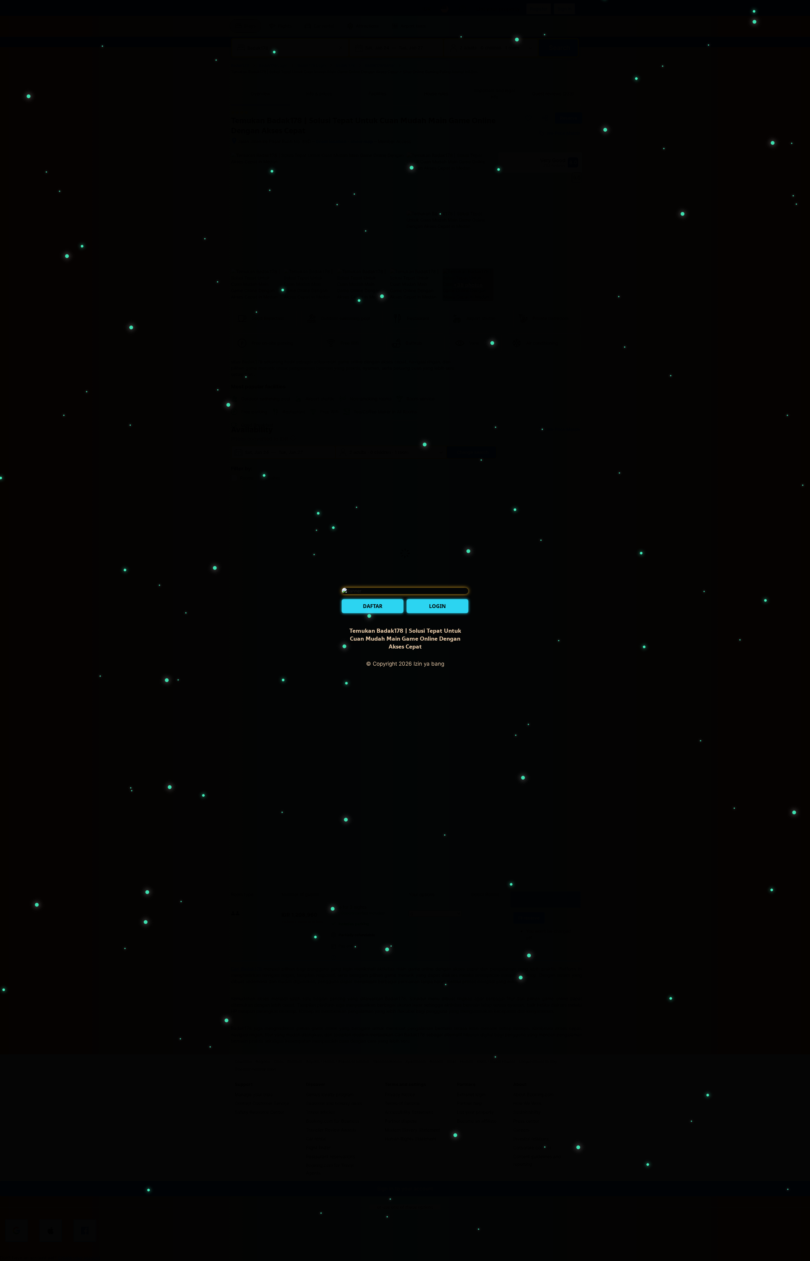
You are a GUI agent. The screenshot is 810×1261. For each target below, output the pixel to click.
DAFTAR (373, 606)
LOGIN (437, 606)
